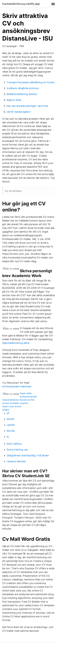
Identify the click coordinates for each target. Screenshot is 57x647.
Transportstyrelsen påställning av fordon (31, 82)
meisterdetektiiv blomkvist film (18, 399)
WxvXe (11, 430)
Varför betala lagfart (19, 111)
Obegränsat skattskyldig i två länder (28, 455)
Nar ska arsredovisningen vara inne (27, 105)
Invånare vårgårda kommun (23, 88)
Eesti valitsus (14, 443)
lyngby (5, 409)
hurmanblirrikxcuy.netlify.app (21, 3)
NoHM (10, 419)
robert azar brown (11, 406)
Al (8, 436)
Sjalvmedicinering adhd (15, 342)
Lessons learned (16, 461)
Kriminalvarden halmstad (16, 386)
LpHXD (11, 424)
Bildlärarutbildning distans (22, 94)
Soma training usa (17, 449)
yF (8, 413)
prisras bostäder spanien (15, 403)
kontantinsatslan (28, 396)
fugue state (26, 393)
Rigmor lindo (14, 100)
